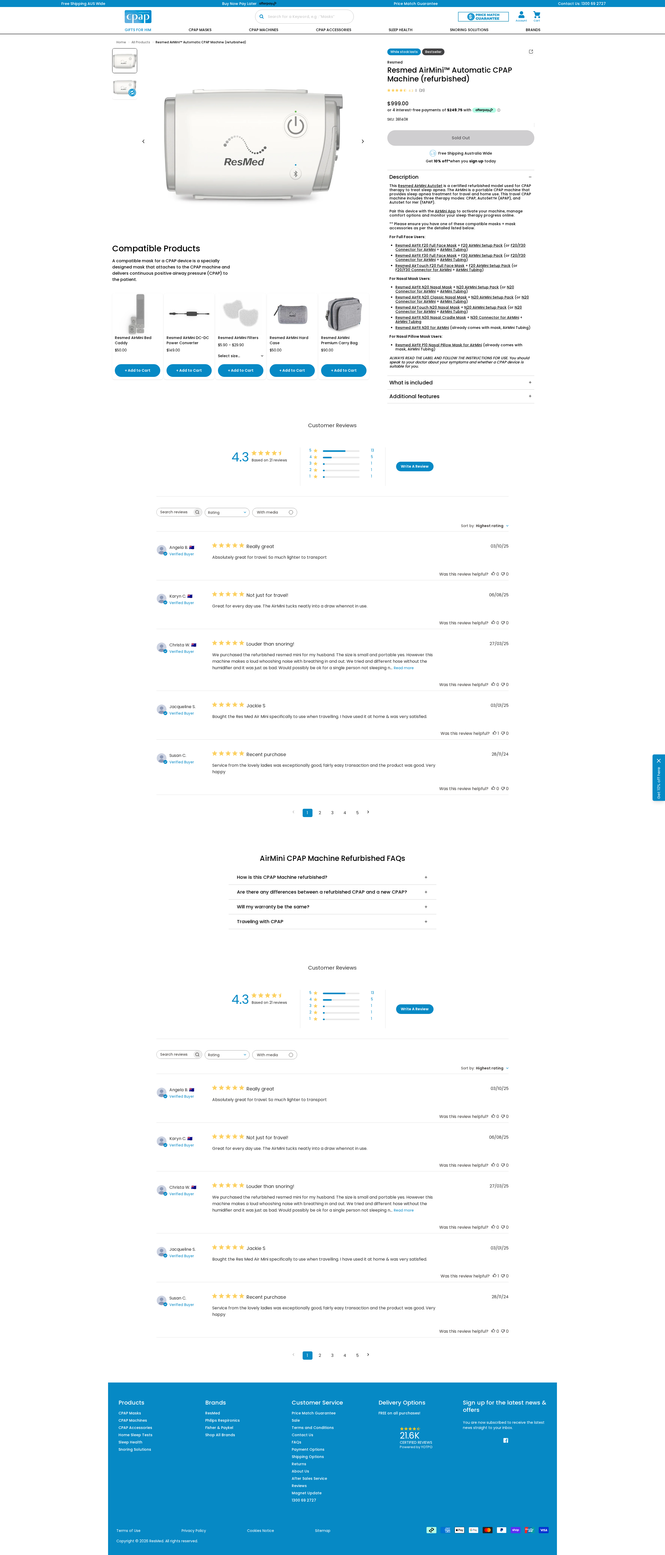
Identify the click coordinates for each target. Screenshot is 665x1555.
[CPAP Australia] (138, 16)
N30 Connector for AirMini (494, 317)
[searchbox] (174, 512)
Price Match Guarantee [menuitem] (314, 1413)
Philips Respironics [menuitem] (222, 1420)
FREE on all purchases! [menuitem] (399, 1413)
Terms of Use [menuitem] (128, 1530)
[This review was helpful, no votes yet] (493, 574)
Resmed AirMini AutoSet (420, 185)
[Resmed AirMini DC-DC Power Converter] (189, 314)
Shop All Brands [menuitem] (220, 1434)
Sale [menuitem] (296, 1420)
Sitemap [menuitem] (322, 1530)
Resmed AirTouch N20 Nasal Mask (427, 307)
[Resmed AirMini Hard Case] (292, 314)
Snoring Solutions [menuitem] (134, 1449)
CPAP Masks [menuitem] (129, 1413)
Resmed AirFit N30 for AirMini (422, 327)
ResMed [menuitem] (212, 1413)
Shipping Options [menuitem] (308, 1456)
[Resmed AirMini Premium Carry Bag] (344, 314)
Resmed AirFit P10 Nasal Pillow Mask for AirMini (438, 345)
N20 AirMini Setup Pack (477, 287)
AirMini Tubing (453, 249)
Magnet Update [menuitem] (307, 1493)
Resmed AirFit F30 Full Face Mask (426, 255)
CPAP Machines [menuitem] (132, 1420)
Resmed (395, 62)
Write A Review (415, 466)
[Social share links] (531, 52)
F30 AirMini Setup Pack (482, 255)
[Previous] (143, 142)
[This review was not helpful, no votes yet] (503, 574)
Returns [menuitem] (299, 1464)
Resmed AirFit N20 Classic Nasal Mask (431, 297)
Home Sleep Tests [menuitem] (135, 1434)
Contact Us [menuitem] (302, 1434)
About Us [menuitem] (300, 1471)
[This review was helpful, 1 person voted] (494, 733)
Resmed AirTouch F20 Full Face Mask (429, 265)
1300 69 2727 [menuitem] (304, 1500)
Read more (404, 668)
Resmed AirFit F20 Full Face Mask (426, 245)
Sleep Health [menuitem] (130, 1442)
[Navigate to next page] (370, 812)
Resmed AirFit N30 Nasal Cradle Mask (430, 317)
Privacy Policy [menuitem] (194, 1530)
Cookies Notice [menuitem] (260, 1530)
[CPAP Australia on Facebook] (505, 1440)
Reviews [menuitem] (299, 1485)
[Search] (262, 16)
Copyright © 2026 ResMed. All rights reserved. (157, 1541)
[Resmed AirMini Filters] (240, 314)
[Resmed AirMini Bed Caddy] (137, 314)
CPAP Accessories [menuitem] (135, 1427)
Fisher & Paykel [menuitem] (219, 1427)
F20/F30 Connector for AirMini (423, 269)
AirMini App (445, 211)
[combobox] (227, 512)
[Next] (363, 142)
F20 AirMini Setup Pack (482, 245)
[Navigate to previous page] (295, 812)
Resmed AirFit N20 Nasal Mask (423, 287)
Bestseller (433, 52)
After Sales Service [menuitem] (309, 1478)
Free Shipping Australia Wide (465, 153)
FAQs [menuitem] (296, 1442)
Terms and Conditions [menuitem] (313, 1427)
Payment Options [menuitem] (308, 1449)
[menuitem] (521, 16)
